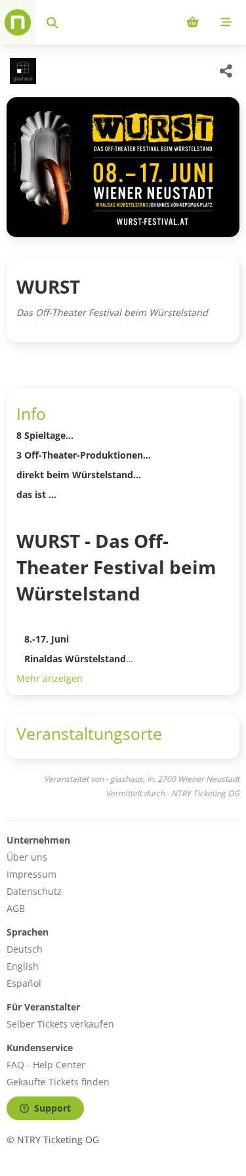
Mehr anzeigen (49, 678)
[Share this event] (226, 71)
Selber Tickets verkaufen (60, 1024)
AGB (16, 908)
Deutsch (25, 949)
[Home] (17, 22)
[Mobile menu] (226, 22)
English (23, 966)
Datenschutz (34, 891)
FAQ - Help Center (46, 1064)
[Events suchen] (52, 22)
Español (24, 983)
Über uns (27, 857)
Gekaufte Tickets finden (58, 1081)
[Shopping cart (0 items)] (192, 22)
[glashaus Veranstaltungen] (21, 71)
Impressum (31, 874)
